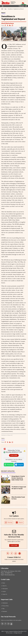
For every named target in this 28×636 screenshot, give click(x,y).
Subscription (5, 588)
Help (3, 608)
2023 (2, 9)
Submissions (5, 603)
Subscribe (21, 6)
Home (3, 583)
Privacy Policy (5, 605)
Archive (4, 591)
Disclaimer (4, 611)
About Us (4, 585)
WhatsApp (10, 464)
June (5, 9)
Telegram (20, 464)
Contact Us (4, 594)
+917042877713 (8, 573)
